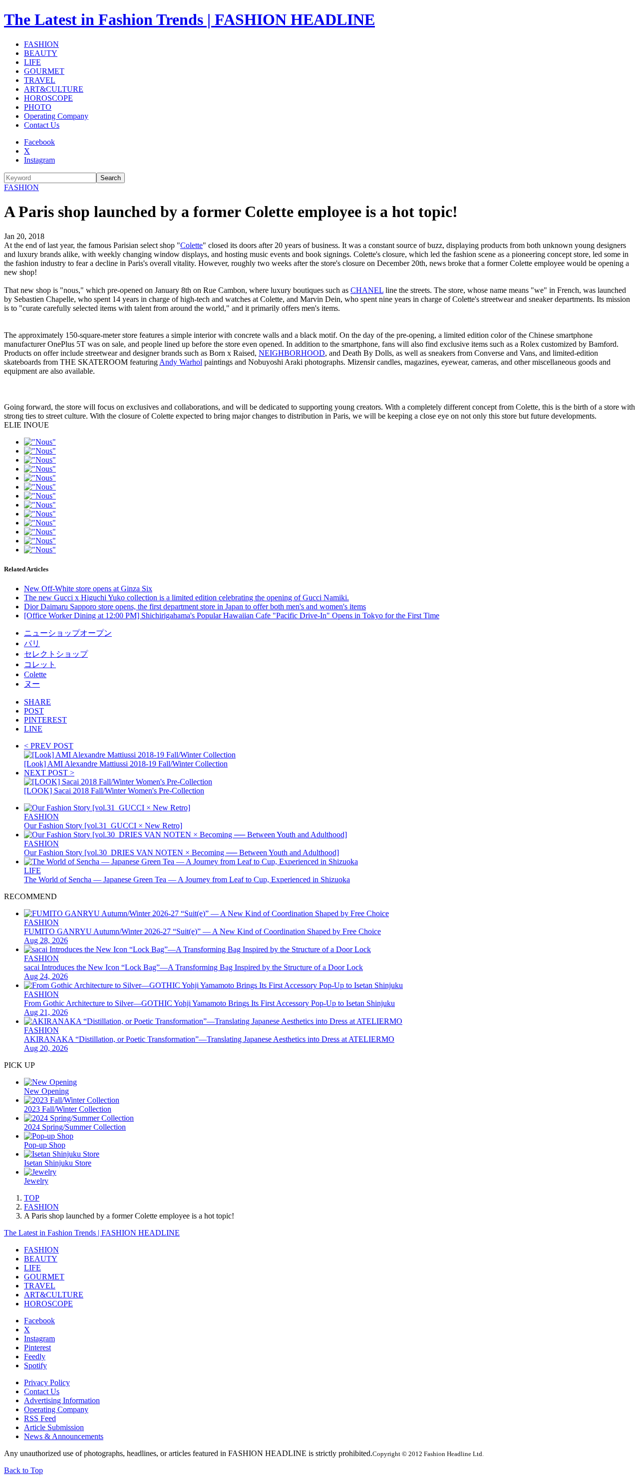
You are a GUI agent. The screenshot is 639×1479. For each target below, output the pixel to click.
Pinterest (37, 1347)
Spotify (35, 1365)
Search (110, 178)
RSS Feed (40, 1418)
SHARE (37, 702)
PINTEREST (45, 720)
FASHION (41, 44)
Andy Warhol (180, 362)
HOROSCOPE (48, 98)
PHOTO (37, 107)
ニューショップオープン (68, 633)
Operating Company (56, 116)
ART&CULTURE (53, 89)
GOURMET (44, 71)
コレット (40, 664)
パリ (32, 643)
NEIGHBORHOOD (292, 353)
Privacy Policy (47, 1382)
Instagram (39, 160)
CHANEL (366, 290)
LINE (33, 729)
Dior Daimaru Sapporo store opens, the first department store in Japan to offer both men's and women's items (195, 606)
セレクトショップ (56, 654)
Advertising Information (62, 1400)
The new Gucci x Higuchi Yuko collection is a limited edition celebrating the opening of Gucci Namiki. (186, 597)
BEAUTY (40, 53)
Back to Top (23, 1470)
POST (34, 711)
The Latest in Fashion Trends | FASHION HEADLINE (189, 19)
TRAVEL (39, 80)
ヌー (32, 684)
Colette (191, 245)
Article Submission (54, 1427)
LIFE (32, 62)
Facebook (39, 142)
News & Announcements (63, 1436)
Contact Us (41, 125)
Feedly (34, 1356)
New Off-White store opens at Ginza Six (88, 588)
